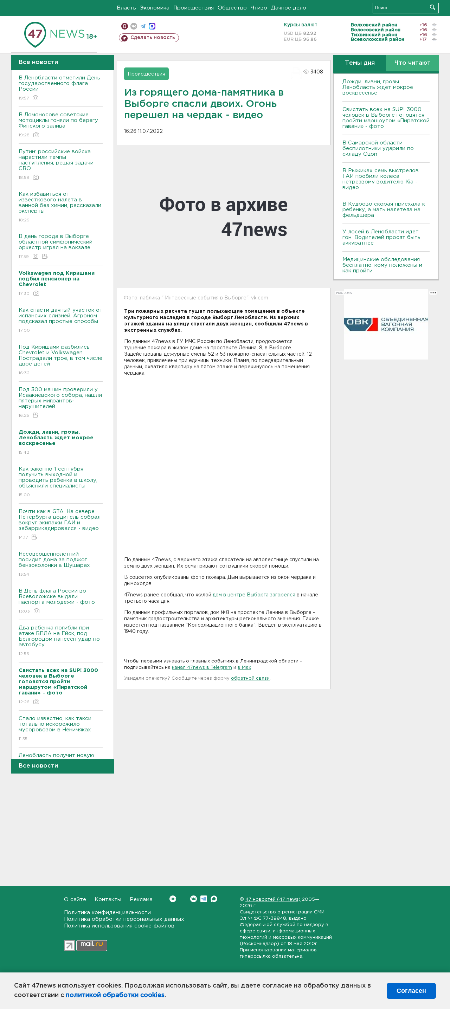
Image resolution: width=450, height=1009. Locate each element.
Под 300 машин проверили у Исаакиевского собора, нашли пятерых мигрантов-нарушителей (60, 402)
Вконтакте (193, 898)
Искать (432, 7)
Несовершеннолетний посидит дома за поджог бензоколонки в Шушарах (54, 564)
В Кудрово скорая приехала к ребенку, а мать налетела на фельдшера (383, 210)
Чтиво (259, 8)
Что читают (412, 63)
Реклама (141, 899)
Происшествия (193, 8)
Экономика (154, 8)
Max (214, 898)
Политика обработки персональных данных (124, 919)
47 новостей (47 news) (273, 899)
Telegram (203, 898)
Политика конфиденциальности (107, 912)
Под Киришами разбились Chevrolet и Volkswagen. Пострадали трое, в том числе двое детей (60, 360)
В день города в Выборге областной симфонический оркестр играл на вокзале (55, 246)
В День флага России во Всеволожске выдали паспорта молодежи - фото (57, 601)
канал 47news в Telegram (202, 668)
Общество (232, 8)
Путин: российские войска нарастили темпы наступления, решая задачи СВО (56, 164)
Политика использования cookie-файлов (119, 926)
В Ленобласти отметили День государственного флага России (59, 88)
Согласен (411, 990)
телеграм (143, 26)
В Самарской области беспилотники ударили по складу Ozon (378, 148)
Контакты (108, 899)
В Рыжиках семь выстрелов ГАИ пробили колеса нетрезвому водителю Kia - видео (380, 179)
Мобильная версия (124, 26)
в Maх (244, 668)
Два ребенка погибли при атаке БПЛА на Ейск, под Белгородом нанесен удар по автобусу (59, 641)
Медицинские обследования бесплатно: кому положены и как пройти (382, 265)
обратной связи (250, 678)
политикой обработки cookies (115, 995)
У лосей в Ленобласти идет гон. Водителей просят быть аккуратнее (381, 237)
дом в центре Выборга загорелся (254, 595)
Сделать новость (152, 37)
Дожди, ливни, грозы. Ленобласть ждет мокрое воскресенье (377, 87)
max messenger (152, 26)
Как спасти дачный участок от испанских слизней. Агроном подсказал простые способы (61, 320)
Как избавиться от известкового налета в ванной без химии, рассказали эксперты (60, 207)
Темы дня (360, 63)
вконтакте (133, 26)
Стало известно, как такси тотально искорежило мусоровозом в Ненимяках (55, 728)
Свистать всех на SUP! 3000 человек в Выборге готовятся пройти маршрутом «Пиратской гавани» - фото (386, 118)
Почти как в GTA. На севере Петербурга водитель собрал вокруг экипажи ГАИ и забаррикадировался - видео (60, 524)
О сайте (75, 899)
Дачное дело (288, 8)
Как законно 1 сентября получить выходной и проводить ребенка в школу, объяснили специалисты (58, 482)
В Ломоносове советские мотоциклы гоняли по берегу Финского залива (58, 124)
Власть (126, 8)
